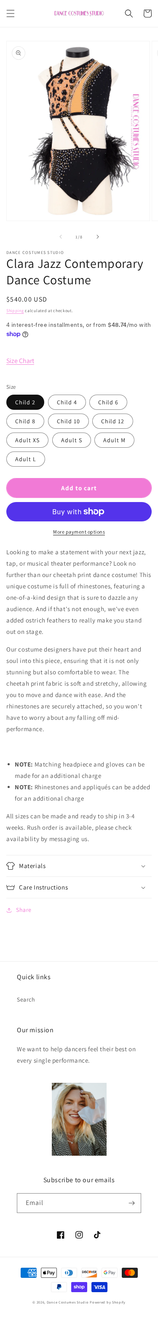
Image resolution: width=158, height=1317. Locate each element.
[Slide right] (97, 236)
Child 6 (108, 402)
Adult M (114, 440)
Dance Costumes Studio (68, 1302)
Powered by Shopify (108, 1302)
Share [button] (24, 910)
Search (26, 999)
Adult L (25, 459)
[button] (10, 13)
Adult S (71, 440)
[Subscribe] (131, 1203)
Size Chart (20, 360)
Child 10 (68, 421)
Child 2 (25, 402)
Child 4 (67, 402)
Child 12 (112, 421)
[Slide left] (60, 236)
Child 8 (25, 421)
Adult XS (27, 440)
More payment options (79, 532)
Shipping (15, 310)
